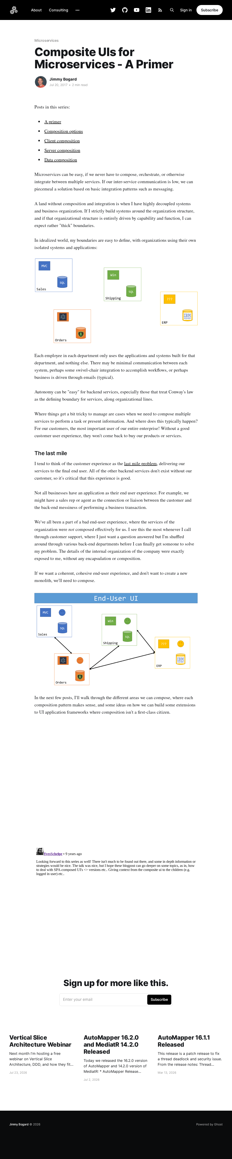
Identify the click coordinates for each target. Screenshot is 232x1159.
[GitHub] (124, 10)
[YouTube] (136, 10)
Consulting (58, 10)
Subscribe (209, 10)
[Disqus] (116, 786)
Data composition (60, 160)
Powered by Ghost (209, 1124)
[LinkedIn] (148, 10)
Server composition (62, 150)
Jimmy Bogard (63, 79)
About (36, 10)
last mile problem (140, 463)
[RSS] (160, 10)
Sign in (186, 10)
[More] (77, 10)
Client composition (62, 141)
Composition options (63, 131)
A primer (52, 121)
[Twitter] (113, 10)
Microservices (46, 40)
